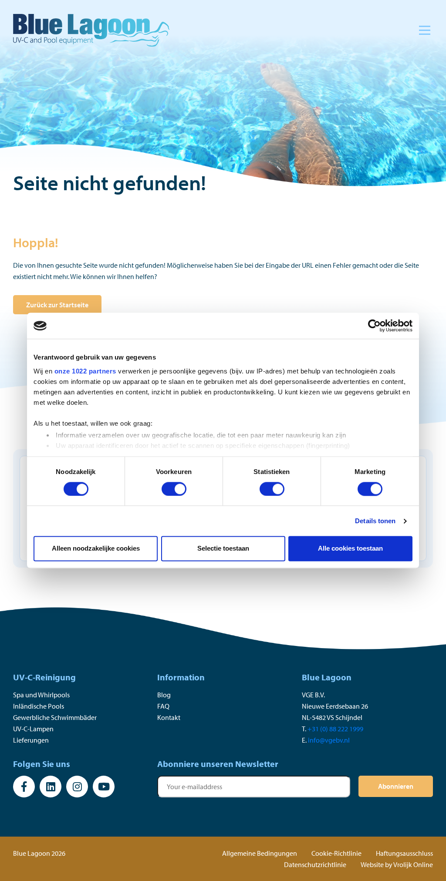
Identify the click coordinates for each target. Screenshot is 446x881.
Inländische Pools (38, 706)
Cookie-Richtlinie (336, 853)
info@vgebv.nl (329, 740)
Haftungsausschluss (404, 853)
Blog (164, 694)
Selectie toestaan (223, 548)
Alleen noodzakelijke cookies (96, 548)
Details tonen (375, 521)
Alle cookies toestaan (350, 548)
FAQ (163, 706)
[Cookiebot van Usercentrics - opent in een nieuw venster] (374, 325)
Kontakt (168, 717)
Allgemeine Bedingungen (259, 853)
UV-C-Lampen (33, 728)
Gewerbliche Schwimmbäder (55, 717)
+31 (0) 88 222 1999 (335, 728)
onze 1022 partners (85, 371)
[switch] (174, 489)
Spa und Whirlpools (41, 694)
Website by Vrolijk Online (397, 864)
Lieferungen (31, 740)
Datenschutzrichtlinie (315, 864)
